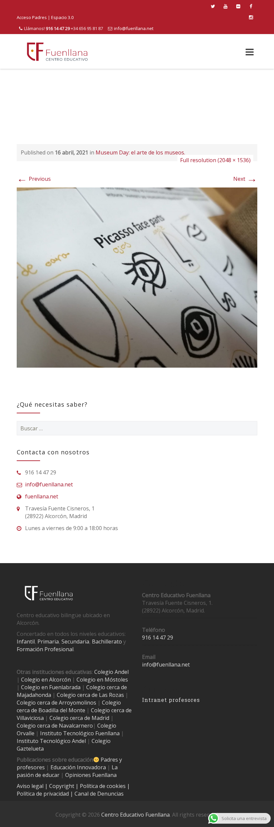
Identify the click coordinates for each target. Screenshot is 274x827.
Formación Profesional (45, 649)
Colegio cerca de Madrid (79, 718)
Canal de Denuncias (98, 793)
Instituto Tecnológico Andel (51, 741)
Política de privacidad (43, 793)
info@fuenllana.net (133, 28)
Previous (34, 178)
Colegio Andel (111, 672)
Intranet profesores (171, 699)
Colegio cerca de (37, 702)
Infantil (26, 641)
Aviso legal (31, 786)
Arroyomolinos (77, 702)
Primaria (48, 641)
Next (245, 178)
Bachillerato (107, 641)
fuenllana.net (41, 496)
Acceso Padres (32, 17)
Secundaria (75, 641)
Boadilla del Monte (61, 710)
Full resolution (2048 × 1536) (215, 160)
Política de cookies (103, 786)
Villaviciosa (30, 718)
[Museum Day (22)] (137, 277)
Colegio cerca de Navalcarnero (55, 725)
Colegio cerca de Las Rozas (90, 695)
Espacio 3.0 (62, 17)
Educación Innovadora (78, 767)
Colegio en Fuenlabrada (51, 687)
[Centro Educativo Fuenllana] (57, 51)
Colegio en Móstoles (102, 679)
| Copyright (60, 786)
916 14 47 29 (157, 637)
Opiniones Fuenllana (91, 775)
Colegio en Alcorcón (46, 679)
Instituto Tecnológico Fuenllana (80, 733)
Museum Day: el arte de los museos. (140, 152)
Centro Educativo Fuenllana (135, 814)
